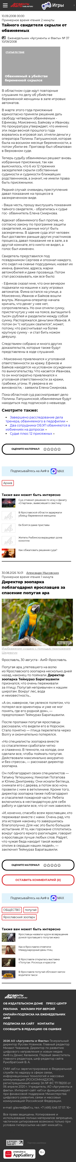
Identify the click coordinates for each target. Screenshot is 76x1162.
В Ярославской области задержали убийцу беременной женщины (40, 514)
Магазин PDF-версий (38, 1009)
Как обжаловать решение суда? (38, 550)
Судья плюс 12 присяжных (31, 433)
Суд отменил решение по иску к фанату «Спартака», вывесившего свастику (43, 502)
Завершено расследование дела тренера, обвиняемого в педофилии (35, 419)
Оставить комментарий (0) (38, 880)
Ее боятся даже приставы (34, 525)
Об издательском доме (23, 1003)
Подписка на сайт (18, 1023)
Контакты (45, 1023)
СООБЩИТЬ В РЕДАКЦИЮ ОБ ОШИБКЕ (32, 1029)
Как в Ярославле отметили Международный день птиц (35, 948)
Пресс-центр (56, 1003)
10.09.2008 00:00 (13, 16)
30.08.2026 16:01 (12, 573)
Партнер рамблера (36, 1143)
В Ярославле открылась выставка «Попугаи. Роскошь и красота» (39, 961)
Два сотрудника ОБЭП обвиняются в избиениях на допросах (38, 427)
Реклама (10, 1009)
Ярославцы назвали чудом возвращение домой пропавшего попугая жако (43, 936)
